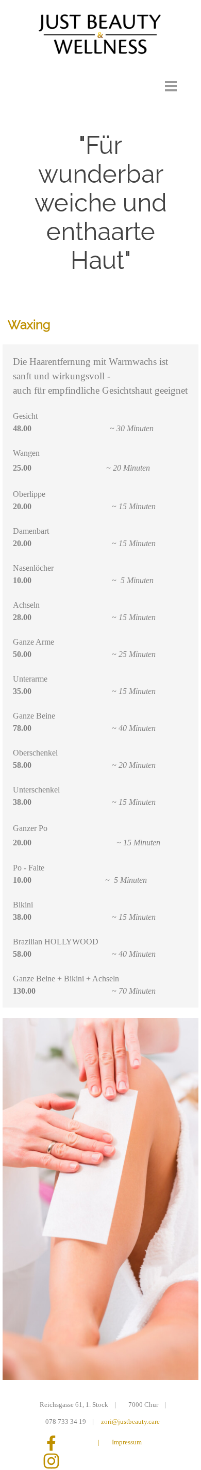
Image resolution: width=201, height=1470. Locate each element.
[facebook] (51, 1443)
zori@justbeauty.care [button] (130, 1421)
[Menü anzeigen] (171, 86)
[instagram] (51, 1461)
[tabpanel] (100, 325)
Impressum (127, 1442)
